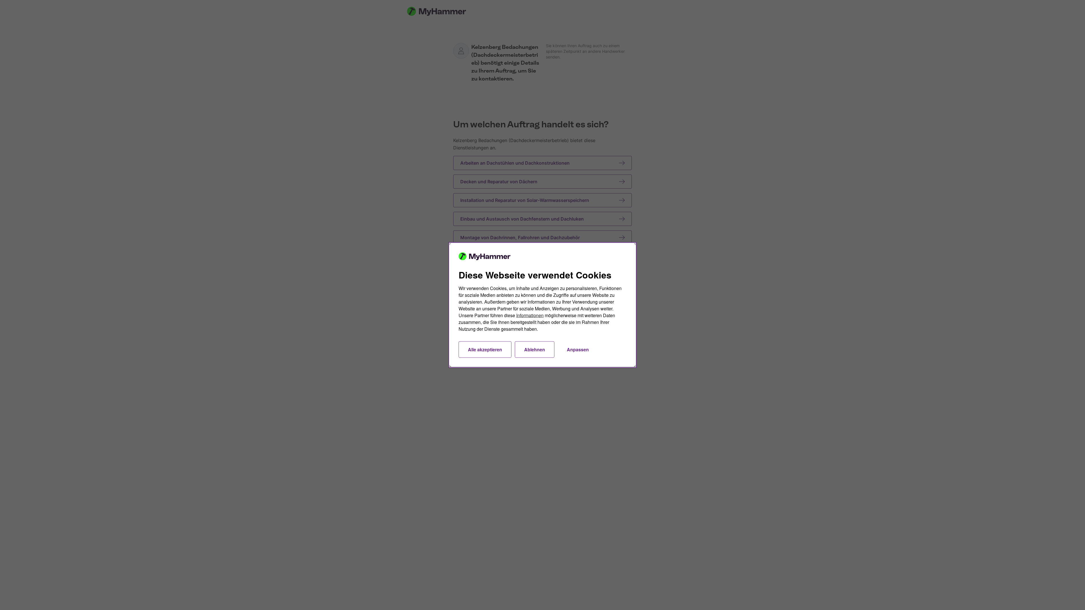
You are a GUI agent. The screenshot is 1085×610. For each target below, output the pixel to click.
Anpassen (578, 349)
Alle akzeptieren (485, 349)
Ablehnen (534, 349)
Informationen (530, 315)
